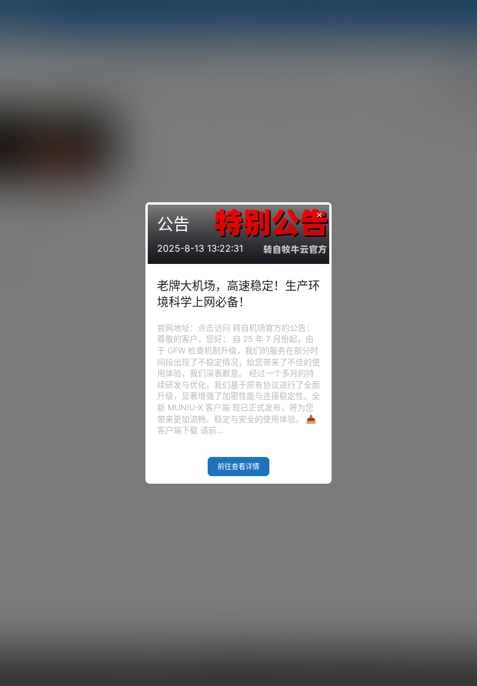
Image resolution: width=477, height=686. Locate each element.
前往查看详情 (238, 466)
